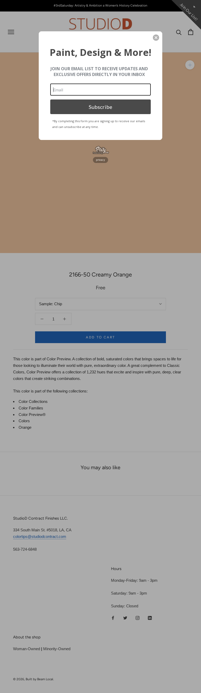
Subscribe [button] (100, 107)
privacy (100, 160)
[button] (156, 37)
